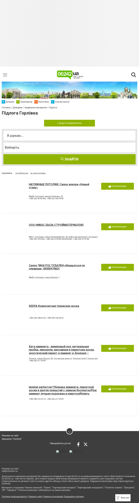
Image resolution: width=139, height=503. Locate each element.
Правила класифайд (53, 496)
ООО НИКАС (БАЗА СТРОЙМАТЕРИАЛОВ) (56, 225)
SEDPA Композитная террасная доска (54, 306)
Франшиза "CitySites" (12, 439)
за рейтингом (21, 173)
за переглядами (38, 173)
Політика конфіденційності (15, 496)
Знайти (71, 159)
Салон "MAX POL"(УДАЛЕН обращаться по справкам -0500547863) (57, 267)
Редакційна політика (74, 496)
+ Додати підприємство (69, 123)
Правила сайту (35, 496)
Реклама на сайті (10, 435)
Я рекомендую (119, 186)
